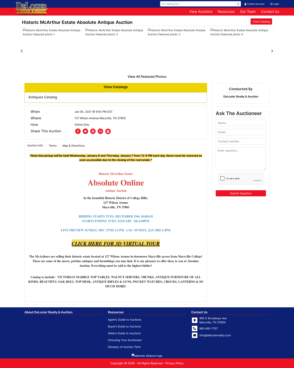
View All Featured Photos (147, 76)
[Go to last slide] (22, 51)
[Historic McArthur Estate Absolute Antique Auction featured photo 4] (241, 51)
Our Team (248, 12)
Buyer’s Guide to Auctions (124, 326)
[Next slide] (272, 51)
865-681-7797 (208, 328)
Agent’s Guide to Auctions (124, 319)
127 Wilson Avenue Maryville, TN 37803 (100, 118)
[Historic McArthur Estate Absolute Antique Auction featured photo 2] (115, 51)
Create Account (255, 3)
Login (276, 3)
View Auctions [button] (200, 12)
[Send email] (100, 131)
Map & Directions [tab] (73, 145)
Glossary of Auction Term (124, 347)
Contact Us (270, 12)
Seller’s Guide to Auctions (124, 333)
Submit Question (240, 193)
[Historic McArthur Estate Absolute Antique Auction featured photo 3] (178, 51)
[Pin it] (92, 131)
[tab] (35, 146)
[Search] (238, 3)
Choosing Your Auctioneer (125, 340)
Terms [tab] (53, 145)
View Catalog (261, 21)
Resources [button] (226, 12)
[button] (78, 131)
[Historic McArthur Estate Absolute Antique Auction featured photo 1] (53, 51)
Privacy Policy (174, 363)
